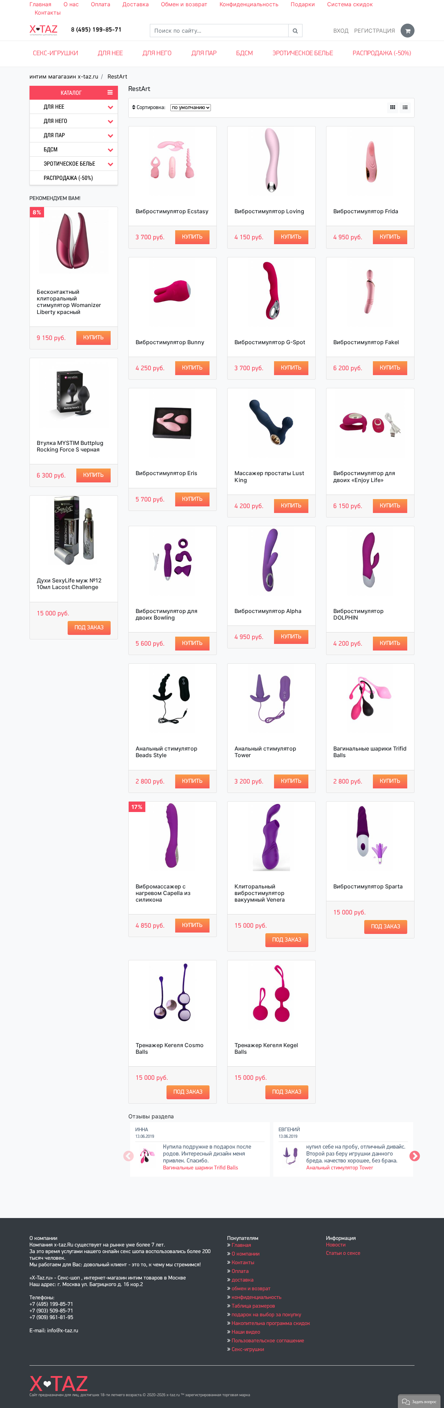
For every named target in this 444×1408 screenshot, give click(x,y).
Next (415, 1156)
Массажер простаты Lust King (269, 476)
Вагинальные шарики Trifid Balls (370, 752)
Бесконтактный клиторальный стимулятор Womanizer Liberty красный (69, 301)
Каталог (71, 92)
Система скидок (350, 4)
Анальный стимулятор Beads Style (166, 752)
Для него (157, 53)
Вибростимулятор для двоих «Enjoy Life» (364, 476)
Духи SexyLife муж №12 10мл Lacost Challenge (69, 583)
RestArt (117, 76)
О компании (245, 1254)
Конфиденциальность (249, 4)
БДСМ (244, 53)
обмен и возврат (251, 1289)
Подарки (303, 4)
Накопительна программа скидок (271, 1323)
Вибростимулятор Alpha (267, 610)
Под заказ (89, 628)
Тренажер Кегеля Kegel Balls (266, 1048)
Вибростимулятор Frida (365, 211)
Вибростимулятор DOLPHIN (358, 614)
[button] (419, 1401)
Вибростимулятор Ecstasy (172, 211)
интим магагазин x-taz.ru (63, 76)
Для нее (110, 53)
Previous (128, 1156)
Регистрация (374, 30)
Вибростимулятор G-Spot (269, 342)
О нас (71, 4)
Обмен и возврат (184, 4)
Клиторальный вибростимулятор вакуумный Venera (259, 893)
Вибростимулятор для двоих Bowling (166, 614)
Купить (93, 338)
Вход (341, 30)
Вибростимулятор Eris (166, 473)
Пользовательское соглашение (268, 1341)
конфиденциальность (256, 1297)
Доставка (135, 4)
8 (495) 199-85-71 (96, 30)
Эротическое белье (303, 53)
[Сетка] (392, 107)
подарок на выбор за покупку (266, 1315)
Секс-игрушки (55, 53)
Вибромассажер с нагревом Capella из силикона (163, 893)
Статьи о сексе (343, 1253)
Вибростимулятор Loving (269, 211)
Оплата (100, 4)
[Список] (405, 107)
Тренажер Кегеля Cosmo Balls (170, 1048)
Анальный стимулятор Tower (265, 752)
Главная (40, 4)
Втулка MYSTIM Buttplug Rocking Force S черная (70, 446)
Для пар (203, 53)
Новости (335, 1245)
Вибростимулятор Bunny (170, 342)
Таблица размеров (253, 1306)
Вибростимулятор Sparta (368, 886)
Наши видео (246, 1332)
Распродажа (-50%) (382, 53)
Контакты (48, 12)
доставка (243, 1280)
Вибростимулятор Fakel (366, 342)
